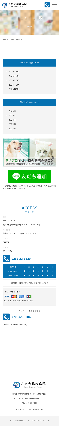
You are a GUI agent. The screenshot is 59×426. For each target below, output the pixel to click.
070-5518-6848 (21, 317)
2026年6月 (14, 80)
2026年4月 (14, 89)
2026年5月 (14, 84)
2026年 (12, 111)
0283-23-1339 (21, 258)
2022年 (12, 128)
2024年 (12, 119)
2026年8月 (14, 71)
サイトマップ (21, 409)
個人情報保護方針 (36, 409)
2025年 (12, 115)
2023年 (12, 124)
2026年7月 (14, 76)
